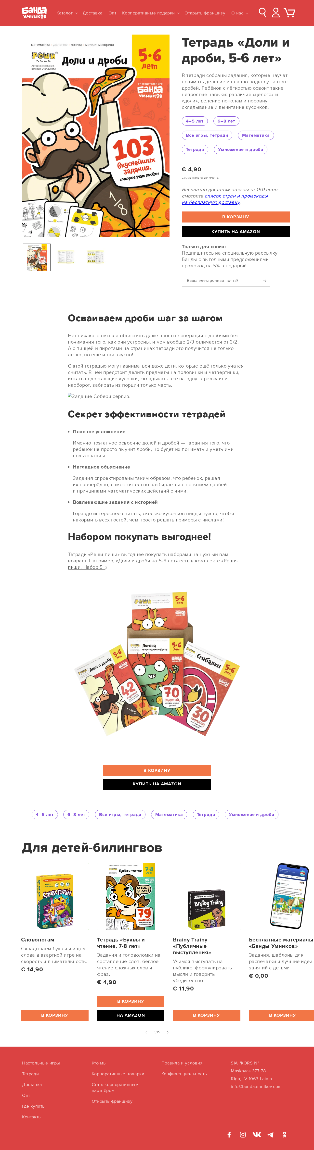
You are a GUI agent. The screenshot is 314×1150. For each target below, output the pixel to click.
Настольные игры (41, 1063)
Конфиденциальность (184, 1074)
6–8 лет (226, 121)
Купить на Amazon (235, 231)
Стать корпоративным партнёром (115, 1087)
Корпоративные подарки (118, 1074)
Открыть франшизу (112, 1101)
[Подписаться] (264, 280)
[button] (66, 13)
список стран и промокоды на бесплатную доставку (225, 199)
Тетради (195, 149)
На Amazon (131, 1015)
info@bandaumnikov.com (256, 1086)
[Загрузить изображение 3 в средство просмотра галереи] (95, 257)
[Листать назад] (146, 1032)
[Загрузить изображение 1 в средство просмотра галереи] (36, 257)
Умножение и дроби (240, 149)
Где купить (33, 1106)
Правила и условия (182, 1063)
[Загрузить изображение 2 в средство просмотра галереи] (66, 257)
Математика (256, 135)
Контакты (32, 1117)
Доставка (32, 1084)
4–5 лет (195, 121)
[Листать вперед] (167, 1032)
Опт (26, 1095)
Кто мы (99, 1063)
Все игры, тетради (207, 135)
